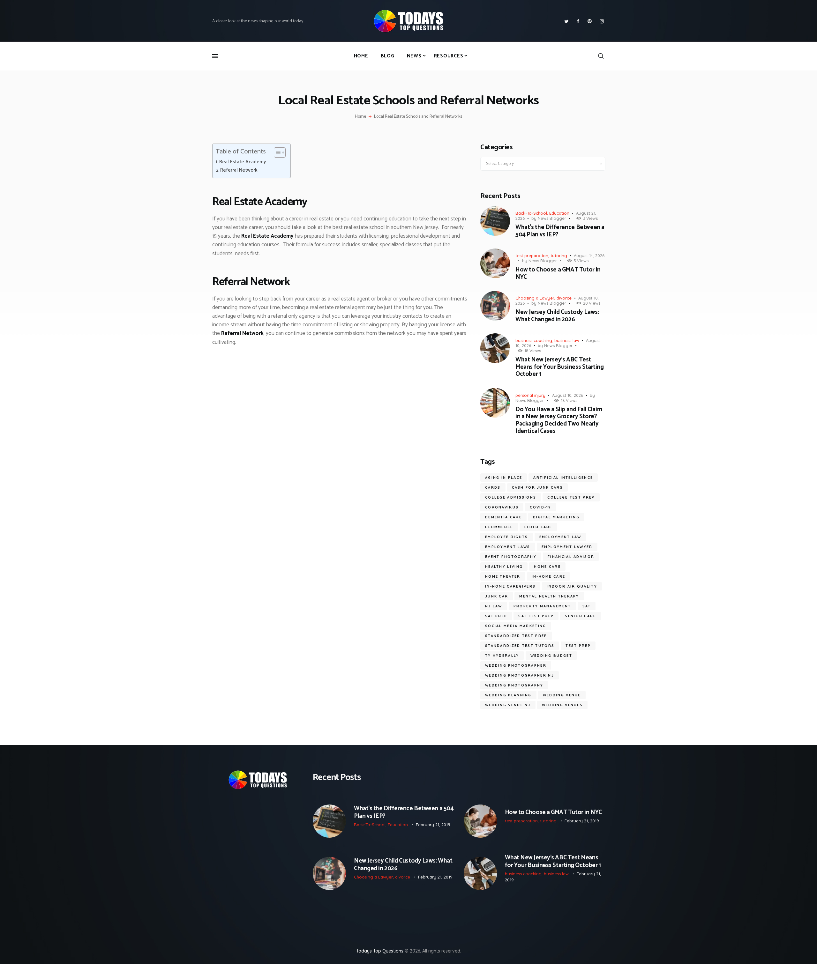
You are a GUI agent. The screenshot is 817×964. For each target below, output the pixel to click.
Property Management (542, 606)
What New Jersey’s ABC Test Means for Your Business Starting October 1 (559, 367)
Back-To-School (531, 213)
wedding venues (562, 705)
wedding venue (562, 695)
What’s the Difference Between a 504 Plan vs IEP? (559, 231)
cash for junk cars (537, 487)
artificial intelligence (563, 477)
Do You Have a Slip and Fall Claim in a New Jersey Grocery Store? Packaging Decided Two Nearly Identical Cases (558, 420)
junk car (496, 596)
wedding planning (508, 695)
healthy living (504, 566)
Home (360, 117)
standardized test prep (516, 636)
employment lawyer (567, 547)
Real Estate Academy (242, 162)
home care (547, 566)
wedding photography (514, 685)
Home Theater (503, 576)
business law (566, 340)
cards (493, 487)
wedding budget (551, 655)
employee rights (506, 537)
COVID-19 (540, 507)
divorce (564, 297)
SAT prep (496, 616)
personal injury (530, 395)
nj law (493, 606)
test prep (578, 645)
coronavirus (502, 507)
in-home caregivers (510, 586)
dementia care (503, 517)
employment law (560, 537)
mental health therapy (549, 596)
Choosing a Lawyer (534, 297)
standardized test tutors (519, 645)
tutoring (559, 255)
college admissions (510, 497)
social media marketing (515, 626)
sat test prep (536, 616)
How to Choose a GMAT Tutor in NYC (558, 273)
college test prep (571, 497)
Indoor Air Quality (572, 586)
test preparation (531, 255)
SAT (586, 606)
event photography (510, 556)
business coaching (533, 340)
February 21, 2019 (433, 824)
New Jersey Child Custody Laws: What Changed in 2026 (557, 316)
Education (559, 213)
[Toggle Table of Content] (276, 152)
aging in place (503, 477)
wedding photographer (515, 665)
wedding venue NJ (508, 705)
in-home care (549, 576)
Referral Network (238, 170)
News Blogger (552, 218)
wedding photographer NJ (519, 675)
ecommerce (499, 527)
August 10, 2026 (567, 395)
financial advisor (571, 556)
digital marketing (556, 517)
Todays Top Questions (379, 951)
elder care (538, 527)
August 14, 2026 (589, 255)
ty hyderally (502, 655)
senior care (580, 616)
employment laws (507, 547)
